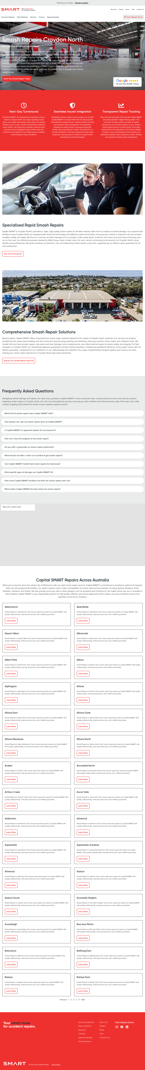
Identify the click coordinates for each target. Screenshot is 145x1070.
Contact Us (140, 9)
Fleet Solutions (22, 17)
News (127, 9)
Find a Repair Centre (124, 1022)
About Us (114, 9)
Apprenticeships (53, 17)
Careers (42, 17)
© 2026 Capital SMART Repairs (39, 1064)
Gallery (121, 9)
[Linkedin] (127, 1027)
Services (33, 17)
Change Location (81, 3)
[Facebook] (121, 1027)
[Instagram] (116, 1027)
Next (83, 1000)
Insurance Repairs (8, 17)
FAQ (133, 9)
